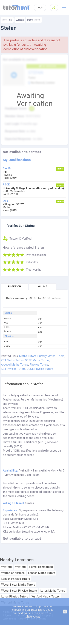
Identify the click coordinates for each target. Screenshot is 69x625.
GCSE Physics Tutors (40, 369)
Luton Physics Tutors (14, 596)
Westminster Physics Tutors (19, 590)
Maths (8, 313)
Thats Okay (32, 616)
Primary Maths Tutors (50, 356)
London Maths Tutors (41, 573)
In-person (14, 286)
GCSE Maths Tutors (37, 360)
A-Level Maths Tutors (14, 364)
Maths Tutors (34, 20)
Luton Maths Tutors (52, 590)
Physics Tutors (39, 364)
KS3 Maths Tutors (12, 360)
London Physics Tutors (15, 578)
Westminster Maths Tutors (18, 584)
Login (40, 7)
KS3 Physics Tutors (13, 369)
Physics (9, 336)
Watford (6, 567)
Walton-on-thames (13, 573)
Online (42, 286)
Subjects (20, 20)
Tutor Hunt (7, 20)
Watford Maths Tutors (45, 596)
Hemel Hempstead (41, 567)
